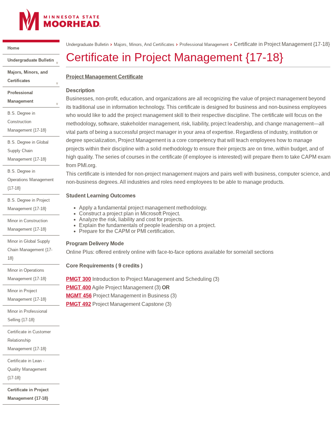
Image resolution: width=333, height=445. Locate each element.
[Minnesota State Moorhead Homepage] (166, 19)
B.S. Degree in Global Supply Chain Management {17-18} (27, 151)
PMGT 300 (78, 279)
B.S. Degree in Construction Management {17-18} (26, 122)
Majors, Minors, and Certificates (27, 76)
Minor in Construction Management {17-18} (27, 225)
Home (13, 48)
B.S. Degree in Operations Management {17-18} (30, 180)
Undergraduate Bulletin (30, 60)
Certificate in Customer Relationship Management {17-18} (29, 340)
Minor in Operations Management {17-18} (26, 274)
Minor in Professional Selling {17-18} (27, 315)
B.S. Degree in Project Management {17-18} (28, 204)
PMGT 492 (78, 304)
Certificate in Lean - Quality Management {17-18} (27, 369)
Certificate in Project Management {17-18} (27, 394)
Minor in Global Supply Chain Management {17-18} (29, 250)
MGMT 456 (79, 295)
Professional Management (20, 97)
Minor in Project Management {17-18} (26, 295)
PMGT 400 (78, 287)
